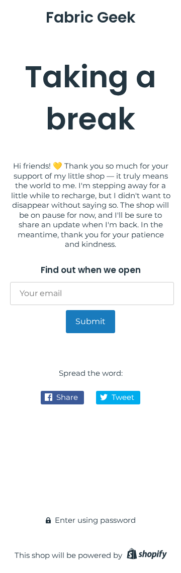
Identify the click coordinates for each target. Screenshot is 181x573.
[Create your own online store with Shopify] (145, 555)
